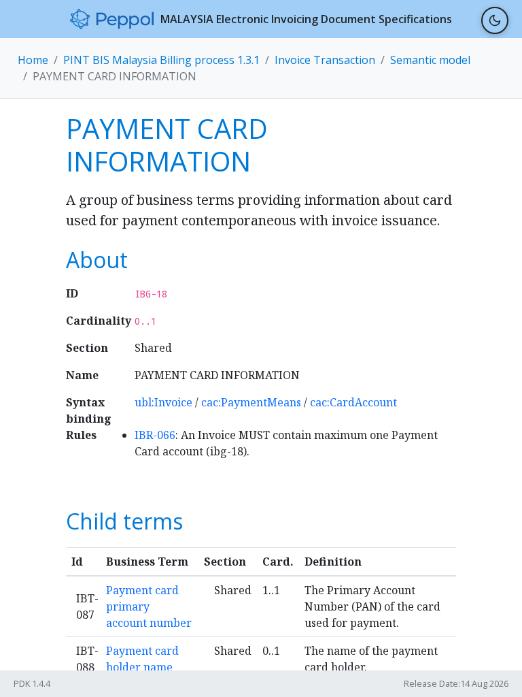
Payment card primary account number (149, 606)
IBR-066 (155, 434)
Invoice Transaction (325, 59)
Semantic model (430, 59)
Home (33, 59)
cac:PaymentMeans (251, 402)
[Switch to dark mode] (494, 20)
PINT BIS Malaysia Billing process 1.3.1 (161, 59)
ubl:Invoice (163, 402)
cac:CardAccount (353, 402)
